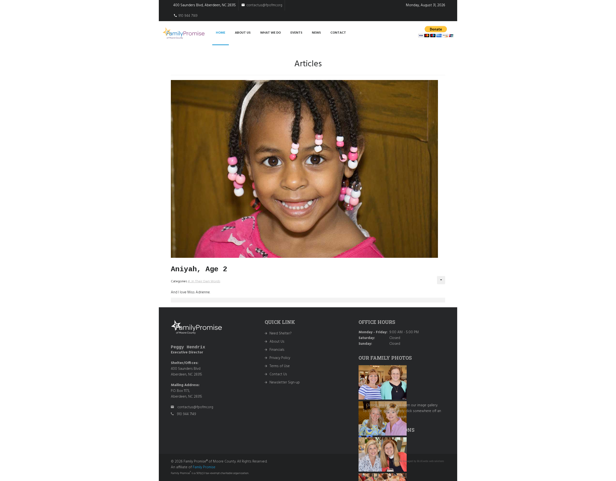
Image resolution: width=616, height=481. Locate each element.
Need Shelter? (281, 333)
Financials (277, 350)
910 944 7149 (188, 16)
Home (220, 33)
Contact (338, 33)
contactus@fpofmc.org (264, 5)
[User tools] (441, 280)
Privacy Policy (280, 358)
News (316, 33)
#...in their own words (204, 281)
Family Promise (204, 467)
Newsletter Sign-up (285, 382)
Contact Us (278, 374)
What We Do (270, 33)
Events (296, 33)
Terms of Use (280, 366)
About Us (277, 342)
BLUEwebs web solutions (430, 461)
